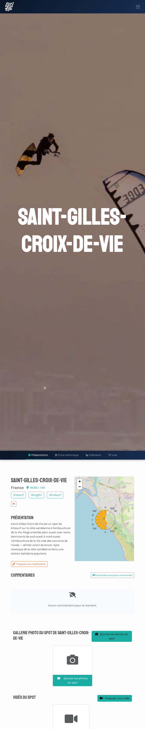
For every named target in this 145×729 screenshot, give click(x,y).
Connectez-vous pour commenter (113, 575)
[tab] (38, 455)
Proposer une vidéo (117, 698)
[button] (104, 519)
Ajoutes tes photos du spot (113, 636)
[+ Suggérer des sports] (13, 504)
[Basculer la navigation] (138, 6)
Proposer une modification (31, 564)
